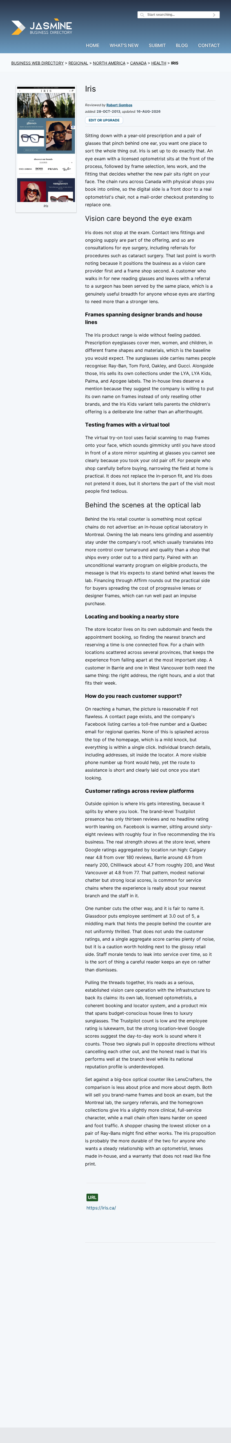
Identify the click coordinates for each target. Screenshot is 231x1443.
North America (109, 63)
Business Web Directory (37, 63)
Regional (78, 63)
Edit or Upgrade (104, 120)
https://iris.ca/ (101, 1208)
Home (92, 45)
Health (158, 63)
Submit (157, 45)
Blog (182, 45)
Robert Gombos (119, 105)
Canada (138, 63)
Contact (209, 45)
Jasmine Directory (42, 27)
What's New (124, 45)
